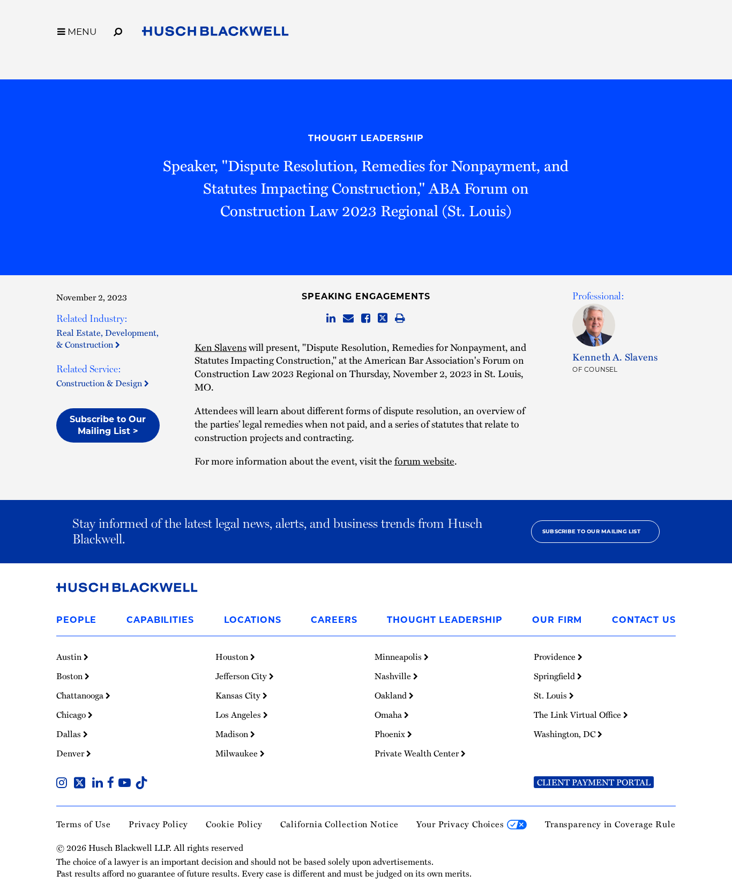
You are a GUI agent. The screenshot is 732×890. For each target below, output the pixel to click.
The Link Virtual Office (578, 714)
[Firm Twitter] (81, 783)
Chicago (72, 714)
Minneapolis (399, 657)
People (76, 620)
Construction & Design (100, 383)
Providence (556, 657)
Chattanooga (81, 695)
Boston (70, 676)
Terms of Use (83, 824)
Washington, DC (565, 734)
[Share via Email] (348, 318)
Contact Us (644, 620)
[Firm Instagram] (63, 783)
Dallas (69, 734)
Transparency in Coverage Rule (610, 824)
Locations (252, 620)
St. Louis (551, 695)
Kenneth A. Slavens (615, 356)
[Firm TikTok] (141, 783)
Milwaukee (237, 753)
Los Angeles (239, 714)
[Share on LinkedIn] (331, 318)
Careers (334, 620)
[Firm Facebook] (112, 783)
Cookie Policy (234, 824)
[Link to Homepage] (215, 33)
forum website (424, 460)
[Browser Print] (400, 318)
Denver (71, 753)
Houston (232, 657)
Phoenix (391, 734)
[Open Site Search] (118, 30)
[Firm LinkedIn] (99, 783)
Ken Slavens (221, 347)
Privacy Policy (158, 824)
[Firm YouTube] (126, 783)
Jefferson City (242, 676)
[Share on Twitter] (382, 318)
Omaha (389, 714)
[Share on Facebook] (365, 318)
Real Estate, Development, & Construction (107, 338)
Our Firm (557, 620)
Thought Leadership (365, 138)
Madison (232, 734)
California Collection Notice (339, 824)
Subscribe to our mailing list (591, 531)
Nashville (394, 676)
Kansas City (239, 695)
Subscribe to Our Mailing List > (108, 425)
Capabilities (160, 620)
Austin (70, 657)
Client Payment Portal (594, 782)
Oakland (392, 695)
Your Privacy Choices (461, 824)
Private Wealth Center (418, 753)
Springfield (555, 676)
